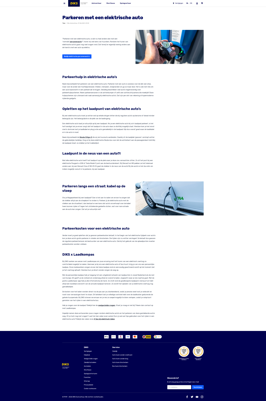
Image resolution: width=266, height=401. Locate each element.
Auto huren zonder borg (120, 359)
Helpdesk (87, 355)
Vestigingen (88, 351)
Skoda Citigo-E (86, 137)
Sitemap (87, 381)
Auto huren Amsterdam (120, 362)
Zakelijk (114, 351)
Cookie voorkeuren (90, 388)
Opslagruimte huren (90, 374)
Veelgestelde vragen (91, 359)
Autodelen (87, 366)
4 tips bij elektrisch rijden (104, 319)
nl (187, 3)
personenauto (76, 42)
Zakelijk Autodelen (90, 362)
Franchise (87, 377)
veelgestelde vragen (106, 305)
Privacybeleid (88, 385)
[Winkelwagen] (202, 3)
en (191, 3)
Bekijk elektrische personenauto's (77, 56)
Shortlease (87, 370)
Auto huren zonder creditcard (122, 355)
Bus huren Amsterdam (119, 366)
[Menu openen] (64, 3)
